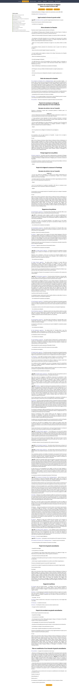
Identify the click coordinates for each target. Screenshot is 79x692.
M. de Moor (33, 494)
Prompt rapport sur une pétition (17, 22)
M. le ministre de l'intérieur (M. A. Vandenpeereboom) (42, 81)
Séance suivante (56, 9)
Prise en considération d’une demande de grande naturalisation (21, 31)
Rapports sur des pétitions (16, 26)
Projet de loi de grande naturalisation (18, 27)
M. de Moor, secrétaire (40, 19)
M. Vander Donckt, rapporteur (41, 250)
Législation (39, 1)
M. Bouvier (33, 96)
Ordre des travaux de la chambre (17, 17)
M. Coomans (33, 400)
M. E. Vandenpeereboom (41, 14)
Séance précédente (41, 9)
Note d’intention (58, 1)
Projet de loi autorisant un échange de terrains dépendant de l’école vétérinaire (21, 19)
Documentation (51, 1)
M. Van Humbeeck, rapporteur (37, 211)
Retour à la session (49, 9)
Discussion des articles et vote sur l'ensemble (19, 24)
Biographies (45, 1)
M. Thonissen (34, 356)
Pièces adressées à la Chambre (17, 16)
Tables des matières (33, 1)
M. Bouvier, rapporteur (35, 155)
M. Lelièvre (33, 234)
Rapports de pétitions (15, 28)
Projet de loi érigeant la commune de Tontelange (19, 23)
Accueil (19, 1)
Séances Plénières (25, 1)
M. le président (34, 99)
